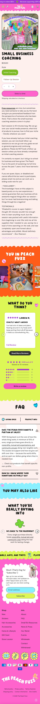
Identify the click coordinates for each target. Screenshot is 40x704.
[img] (13, 318)
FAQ (22, 618)
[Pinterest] (24, 656)
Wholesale (25, 639)
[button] (36, 700)
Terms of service (30, 689)
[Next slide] (36, 334)
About (23, 614)
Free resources (8, 108)
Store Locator (7, 639)
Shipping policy (8, 692)
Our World (25, 631)
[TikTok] (15, 656)
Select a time (20, 94)
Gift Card (5, 635)
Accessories (7, 627)
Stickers (5, 618)
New (3, 614)
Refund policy (9, 689)
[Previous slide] (3, 334)
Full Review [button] (11, 345)
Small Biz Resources (29, 623)
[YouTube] (6, 656)
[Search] (7, 6)
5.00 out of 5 (27, 362)
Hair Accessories (9, 623)
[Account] (32, 6)
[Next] (37, 531)
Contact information (21, 692)
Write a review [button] (20, 386)
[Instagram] (34, 656)
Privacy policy (19, 689)
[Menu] (3, 7)
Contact (24, 643)
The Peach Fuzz (22, 696)
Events (24, 635)
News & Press (26, 627)
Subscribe (20, 596)
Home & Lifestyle (9, 631)
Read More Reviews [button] (20, 353)
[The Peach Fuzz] (20, 7)
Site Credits (33, 692)
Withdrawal (25, 648)
